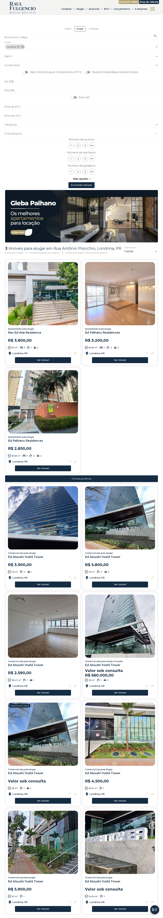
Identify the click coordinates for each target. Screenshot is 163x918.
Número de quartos (81, 139)
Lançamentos (122, 9)
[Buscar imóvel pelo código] (155, 36)
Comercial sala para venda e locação (104, 661)
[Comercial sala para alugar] (43, 517)
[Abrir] (156, 47)
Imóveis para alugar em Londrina (44, 252)
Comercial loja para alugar (99, 769)
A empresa (141, 9)
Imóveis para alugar (14, 252)
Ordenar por (130, 248)
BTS (106, 9)
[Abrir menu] (152, 9)
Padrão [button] (129, 251)
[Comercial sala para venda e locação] (120, 626)
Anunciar (94, 9)
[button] (15, 46)
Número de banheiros (81, 152)
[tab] (67, 28)
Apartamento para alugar (21, 329)
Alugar (80, 9)
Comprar (66, 9)
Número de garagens (81, 165)
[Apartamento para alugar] (43, 293)
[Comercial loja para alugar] (120, 734)
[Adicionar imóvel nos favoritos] (69, 353)
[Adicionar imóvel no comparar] (75, 353)
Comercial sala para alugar (22, 553)
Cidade (7, 42)
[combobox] (81, 45)
